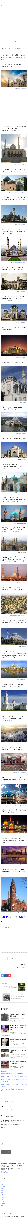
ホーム (3, 41)
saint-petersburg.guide (21, 523)
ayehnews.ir (24, 646)
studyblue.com (23, 552)
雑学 (2, 1205)
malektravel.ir (23, 833)
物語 (2, 1190)
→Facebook (4, 1172)
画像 (9, 41)
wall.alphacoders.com (22, 805)
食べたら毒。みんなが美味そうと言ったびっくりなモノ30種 (18, 1027)
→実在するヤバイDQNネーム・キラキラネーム (14, 1076)
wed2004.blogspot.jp (22, 322)
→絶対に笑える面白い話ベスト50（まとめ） (13, 1073)
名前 (2, 1144)
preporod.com (23, 459)
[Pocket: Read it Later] (9, 975)
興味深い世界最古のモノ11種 (18, 1039)
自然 (3, 1201)
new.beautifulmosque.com (21, 357)
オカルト (3, 1186)
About (2, 1184)
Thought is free (22, 1216)
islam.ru (24, 402)
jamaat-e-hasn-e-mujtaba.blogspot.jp (18, 192)
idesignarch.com (23, 679)
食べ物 (3, 1203)
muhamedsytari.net (22, 433)
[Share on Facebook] (6, 975)
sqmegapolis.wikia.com (21, 164)
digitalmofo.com (23, 711)
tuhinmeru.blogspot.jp (22, 492)
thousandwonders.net (22, 88)
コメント (3, 1127)
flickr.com (24, 743)
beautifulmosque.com (22, 224)
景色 (15, 41)
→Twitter (3, 1171)
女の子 (3, 1197)
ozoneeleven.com (23, 291)
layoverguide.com (22, 582)
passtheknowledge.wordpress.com (19, 262)
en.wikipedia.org (23, 912)
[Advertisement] (14, 24)
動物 (2, 1188)
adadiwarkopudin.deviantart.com (19, 615)
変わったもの (5, 1195)
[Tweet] (2, 975)
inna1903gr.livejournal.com (21, 772)
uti (26, 968)
